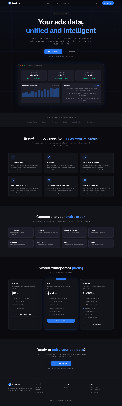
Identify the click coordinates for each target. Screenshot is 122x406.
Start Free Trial (61, 321)
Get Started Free (25, 314)
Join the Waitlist (53, 51)
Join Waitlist (108, 3)
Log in (98, 3)
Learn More (71, 51)
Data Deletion (94, 392)
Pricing (56, 3)
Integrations (65, 3)
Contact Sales (96, 324)
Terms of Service (95, 390)
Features (48, 3)
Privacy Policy (94, 387)
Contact (65, 387)
